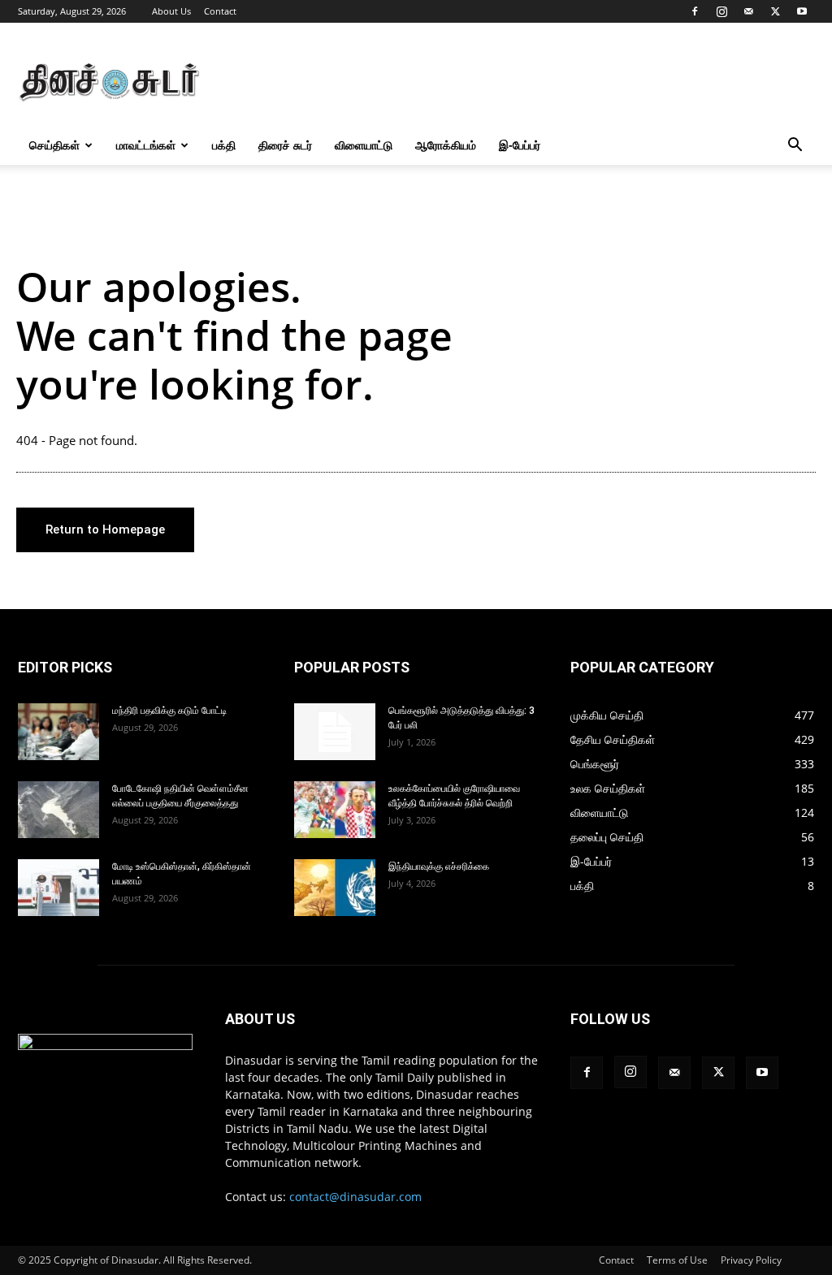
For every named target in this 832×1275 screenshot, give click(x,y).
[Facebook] (694, 11)
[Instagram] (721, 11)
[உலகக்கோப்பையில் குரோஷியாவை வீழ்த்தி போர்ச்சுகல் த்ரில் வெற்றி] (334, 809)
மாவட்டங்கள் (146, 145)
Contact (220, 11)
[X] (775, 11)
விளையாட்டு (363, 145)
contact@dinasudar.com (355, 1196)
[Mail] (748, 11)
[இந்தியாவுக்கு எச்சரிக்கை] (334, 887)
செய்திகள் (54, 145)
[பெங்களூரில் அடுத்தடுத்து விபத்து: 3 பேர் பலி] (334, 731)
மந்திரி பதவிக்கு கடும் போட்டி (169, 710)
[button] (794, 146)
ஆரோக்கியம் (445, 145)
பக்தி (224, 145)
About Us (171, 11)
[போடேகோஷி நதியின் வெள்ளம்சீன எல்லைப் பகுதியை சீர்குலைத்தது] (58, 809)
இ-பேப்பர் (519, 145)
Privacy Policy (751, 1260)
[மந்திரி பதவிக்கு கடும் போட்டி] (58, 731)
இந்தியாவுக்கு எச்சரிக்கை (438, 866)
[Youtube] (802, 11)
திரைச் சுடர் (285, 145)
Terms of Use (677, 1260)
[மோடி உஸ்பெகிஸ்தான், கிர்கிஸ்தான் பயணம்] (58, 887)
